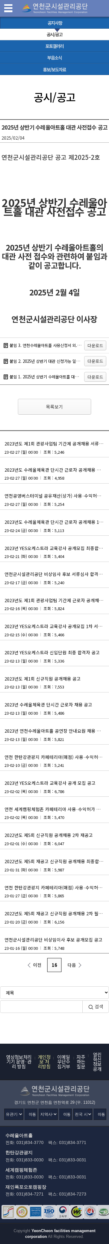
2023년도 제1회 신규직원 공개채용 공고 (43, 682)
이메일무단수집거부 (63, 1061)
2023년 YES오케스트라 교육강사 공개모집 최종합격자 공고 (57, 552)
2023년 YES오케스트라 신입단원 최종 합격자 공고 (52, 656)
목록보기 (54, 406)
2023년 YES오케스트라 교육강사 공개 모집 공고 (50, 787)
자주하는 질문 (81, 1061)
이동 (32, 1114)
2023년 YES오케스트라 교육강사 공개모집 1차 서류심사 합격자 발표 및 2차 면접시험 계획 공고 (57, 630)
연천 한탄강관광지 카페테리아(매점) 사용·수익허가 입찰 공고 (57, 761)
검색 (99, 1006)
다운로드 (95, 345)
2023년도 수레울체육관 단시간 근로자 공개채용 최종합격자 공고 (57, 474)
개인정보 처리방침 (44, 1061)
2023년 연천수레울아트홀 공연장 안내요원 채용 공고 (55, 734)
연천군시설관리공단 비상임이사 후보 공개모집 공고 (54, 943)
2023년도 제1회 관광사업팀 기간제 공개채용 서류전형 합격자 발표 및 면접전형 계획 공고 (57, 447)
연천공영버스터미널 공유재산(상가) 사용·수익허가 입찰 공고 (57, 499)
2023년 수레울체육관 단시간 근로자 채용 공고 (48, 708)
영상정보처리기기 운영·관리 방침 (18, 1061)
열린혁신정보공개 (97, 1061)
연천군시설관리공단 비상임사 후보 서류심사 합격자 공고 (57, 578)
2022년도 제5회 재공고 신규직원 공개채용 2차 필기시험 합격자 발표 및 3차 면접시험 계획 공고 (57, 917)
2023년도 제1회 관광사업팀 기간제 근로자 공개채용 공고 (57, 604)
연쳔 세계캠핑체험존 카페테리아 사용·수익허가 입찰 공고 (57, 813)
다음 (72, 965)
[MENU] (8, 8)
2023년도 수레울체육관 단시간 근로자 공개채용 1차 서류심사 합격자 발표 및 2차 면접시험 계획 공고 (57, 526)
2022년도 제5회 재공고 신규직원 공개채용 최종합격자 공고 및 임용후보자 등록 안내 (57, 865)
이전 (37, 965)
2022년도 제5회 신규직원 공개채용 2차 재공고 (49, 839)
